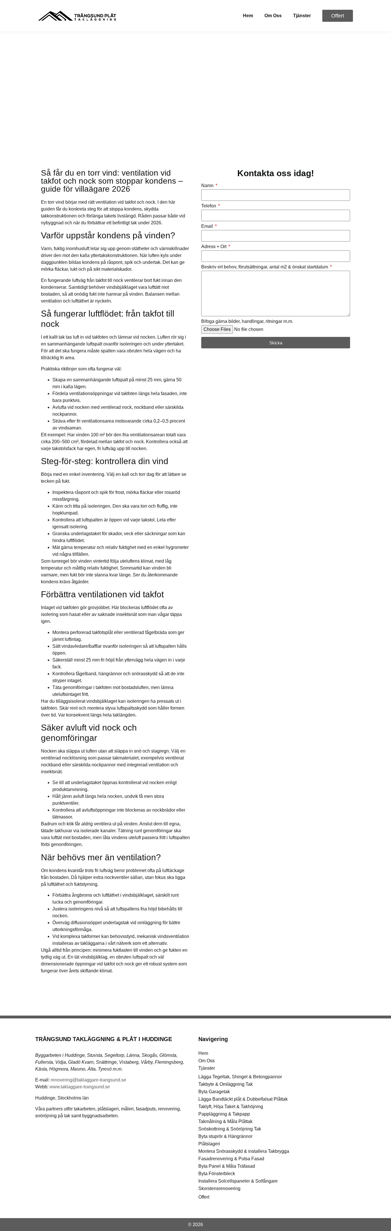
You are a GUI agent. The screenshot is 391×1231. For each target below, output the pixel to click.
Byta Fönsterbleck (216, 1173)
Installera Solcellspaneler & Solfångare (238, 1181)
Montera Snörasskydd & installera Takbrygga (243, 1151)
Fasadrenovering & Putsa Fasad (231, 1158)
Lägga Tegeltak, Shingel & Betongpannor (240, 1076)
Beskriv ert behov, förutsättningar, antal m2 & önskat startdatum (265, 267)
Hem (248, 15)
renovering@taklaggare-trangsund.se (88, 1079)
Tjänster (302, 15)
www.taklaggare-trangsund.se (80, 1086)
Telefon (209, 206)
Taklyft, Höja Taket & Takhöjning (230, 1106)
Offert (203, 1197)
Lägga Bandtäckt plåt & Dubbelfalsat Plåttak (243, 1099)
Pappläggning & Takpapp (224, 1114)
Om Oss (273, 15)
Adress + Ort (214, 246)
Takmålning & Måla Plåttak (225, 1121)
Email (207, 226)
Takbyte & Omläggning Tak (225, 1084)
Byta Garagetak (214, 1091)
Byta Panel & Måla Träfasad (226, 1166)
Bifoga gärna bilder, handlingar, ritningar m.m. (247, 321)
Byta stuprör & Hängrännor (225, 1136)
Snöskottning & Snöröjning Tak (229, 1128)
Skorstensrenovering (219, 1188)
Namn (208, 185)
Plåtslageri (209, 1143)
